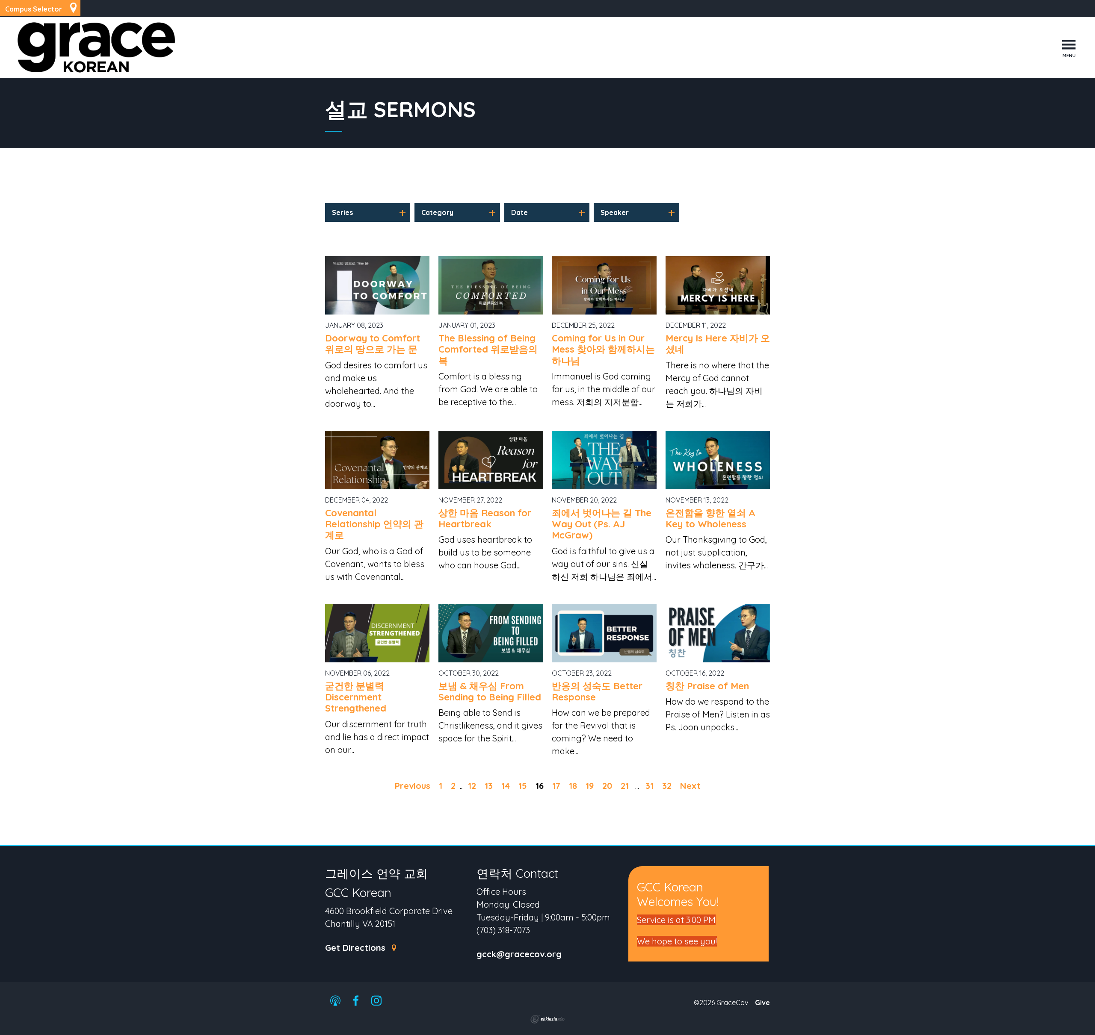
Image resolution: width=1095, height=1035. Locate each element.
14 (505, 785)
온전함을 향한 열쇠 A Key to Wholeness (710, 518)
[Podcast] (335, 1001)
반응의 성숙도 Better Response (597, 691)
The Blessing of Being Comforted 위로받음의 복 (488, 349)
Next (690, 785)
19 (590, 785)
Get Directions (356, 948)
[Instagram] (376, 1001)
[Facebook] (356, 1001)
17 (556, 785)
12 (472, 785)
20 (607, 785)
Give (762, 1002)
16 (540, 785)
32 (667, 785)
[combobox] (367, 212)
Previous (412, 785)
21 (625, 785)
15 (522, 785)
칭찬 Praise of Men (707, 686)
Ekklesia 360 (547, 1019)
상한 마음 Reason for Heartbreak (484, 518)
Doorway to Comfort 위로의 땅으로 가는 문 (372, 343)
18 (573, 785)
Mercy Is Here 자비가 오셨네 (718, 343)
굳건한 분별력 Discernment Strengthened (355, 697)
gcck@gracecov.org (519, 954)
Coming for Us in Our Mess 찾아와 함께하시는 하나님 (603, 349)
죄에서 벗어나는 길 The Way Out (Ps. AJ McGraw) (601, 524)
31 (649, 785)
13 (489, 785)
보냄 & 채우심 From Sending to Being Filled (489, 691)
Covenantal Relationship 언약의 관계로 (374, 524)
